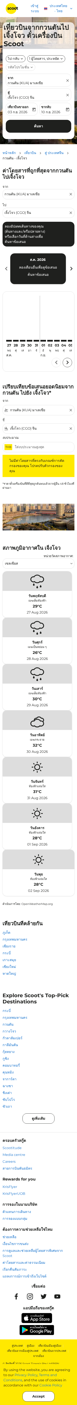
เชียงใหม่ (9, 967)
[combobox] (36, 194)
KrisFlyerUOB (14, 1194)
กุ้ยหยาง (9, 1052)
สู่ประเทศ (17, 1345)
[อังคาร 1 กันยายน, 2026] (43, 341)
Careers (9, 1162)
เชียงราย (9, 946)
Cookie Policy (50, 1385)
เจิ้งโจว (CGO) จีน (21, 97)
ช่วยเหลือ (9, 1237)
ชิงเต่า (7, 1093)
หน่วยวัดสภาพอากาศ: (58, 556)
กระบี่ (7, 953)
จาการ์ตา (9, 1079)
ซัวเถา (7, 1106)
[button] (46, 58)
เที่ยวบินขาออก (18, 107)
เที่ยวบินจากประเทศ (54, 1350)
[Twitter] (43, 1296)
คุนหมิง (8, 1072)
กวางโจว (9, 1031)
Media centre (14, 1155)
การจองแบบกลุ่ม (15, 1219)
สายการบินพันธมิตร (17, 1168)
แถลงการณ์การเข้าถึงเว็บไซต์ (24, 1276)
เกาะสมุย (9, 960)
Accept (38, 1396)
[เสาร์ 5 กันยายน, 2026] (70, 341)
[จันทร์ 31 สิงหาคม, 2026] (36, 341)
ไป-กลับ (13, 59)
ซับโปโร (9, 1100)
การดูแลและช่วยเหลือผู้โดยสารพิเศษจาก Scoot (33, 1253)
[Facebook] (16, 1296)
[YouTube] (57, 1296)
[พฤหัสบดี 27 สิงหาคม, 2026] (9, 341)
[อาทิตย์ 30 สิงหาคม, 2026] (29, 341)
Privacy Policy (26, 1375)
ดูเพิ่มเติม (38, 1118)
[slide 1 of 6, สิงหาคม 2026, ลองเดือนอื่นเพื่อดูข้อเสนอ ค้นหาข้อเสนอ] (38, 268)
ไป (4, 205)
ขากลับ (46, 107)
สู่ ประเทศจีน (54, 153)
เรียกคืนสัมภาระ (15, 1269)
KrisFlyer (10, 1187)
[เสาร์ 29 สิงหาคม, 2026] (22, 341)
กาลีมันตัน (10, 1045)
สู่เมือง (30, 1345)
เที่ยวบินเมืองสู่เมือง (49, 1345)
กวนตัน (8, 1024)
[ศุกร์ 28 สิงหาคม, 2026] (16, 341)
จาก (10, 78)
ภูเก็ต (6, 933)
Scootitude (12, 1148)
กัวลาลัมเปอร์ (12, 1038)
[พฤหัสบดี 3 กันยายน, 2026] (57, 341)
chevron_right (71, 268)
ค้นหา (38, 126)
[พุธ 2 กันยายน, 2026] (50, 341)
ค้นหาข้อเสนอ (38, 275)
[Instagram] (30, 1296)
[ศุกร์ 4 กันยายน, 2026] (64, 341)
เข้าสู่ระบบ (35, 8)
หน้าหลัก (9, 153)
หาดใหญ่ (9, 974)
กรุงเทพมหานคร (15, 939)
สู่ (9, 92)
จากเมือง (38, 1356)
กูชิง (6, 1059)
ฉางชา (8, 1086)
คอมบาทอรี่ (11, 1065)
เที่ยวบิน (30, 153)
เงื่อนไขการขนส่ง (15, 1244)
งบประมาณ (11, 438)
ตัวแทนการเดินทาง (17, 1212)
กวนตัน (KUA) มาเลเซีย (25, 83)
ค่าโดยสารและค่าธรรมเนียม (24, 1263)
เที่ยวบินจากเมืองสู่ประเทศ (22, 1350)
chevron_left (6, 268)
